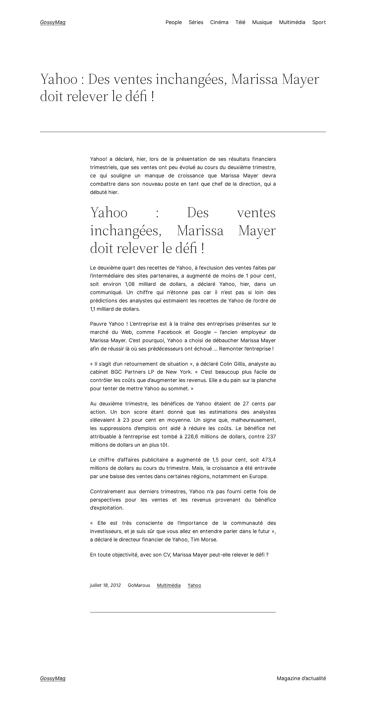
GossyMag (52, 22)
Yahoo (194, 585)
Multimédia (169, 585)
